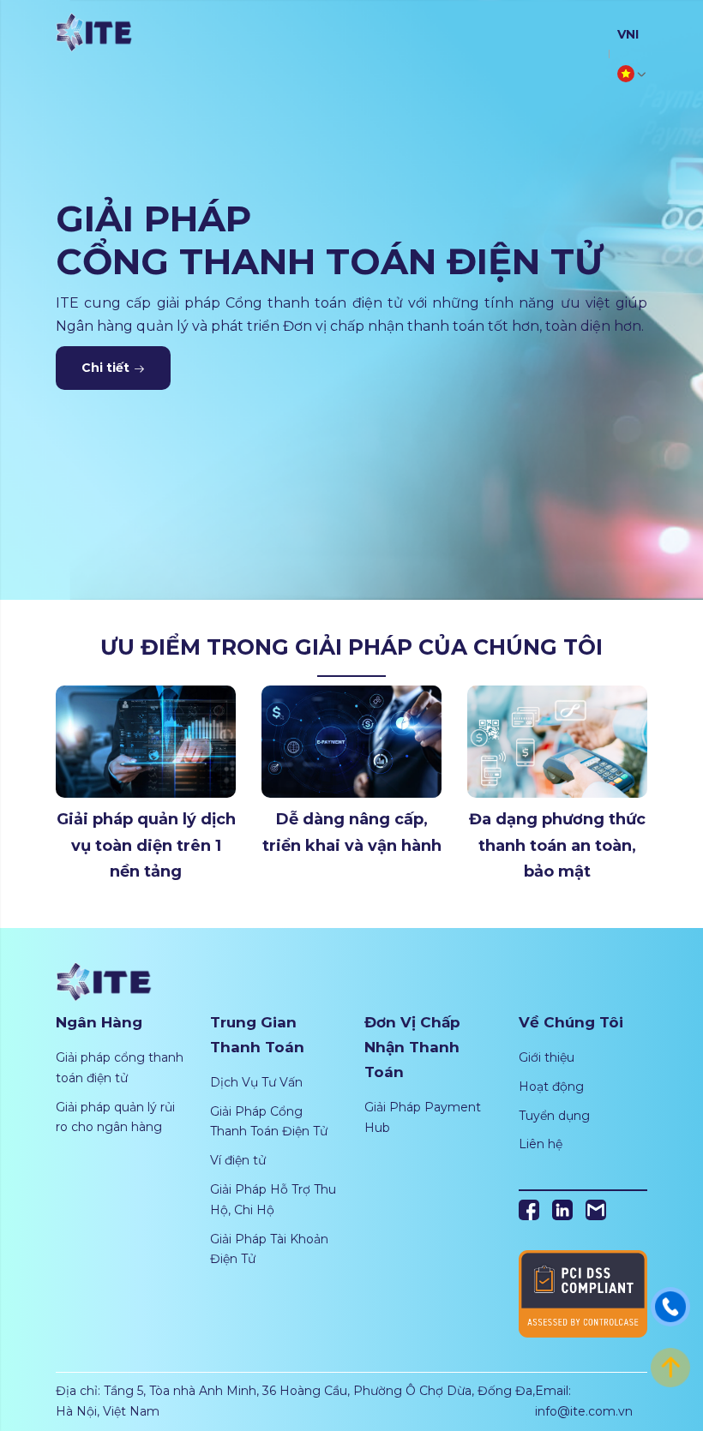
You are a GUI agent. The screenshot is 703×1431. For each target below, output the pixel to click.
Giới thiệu (546, 1057)
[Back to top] (670, 1366)
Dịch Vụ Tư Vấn (256, 1082)
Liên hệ (540, 1144)
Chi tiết (107, 367)
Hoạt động (551, 1086)
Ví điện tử (238, 1160)
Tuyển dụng (554, 1115)
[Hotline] (670, 1306)
